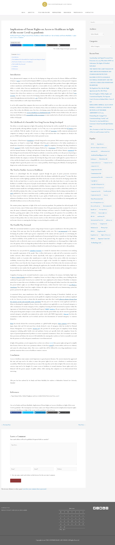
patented (17, 148)
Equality (93, 209)
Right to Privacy (105, 235)
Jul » (64, 529)
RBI (92, 231)
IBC (92, 216)
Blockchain (103, 159)
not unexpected (62, 231)
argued (51, 345)
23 (64, 524)
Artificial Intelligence (99, 155)
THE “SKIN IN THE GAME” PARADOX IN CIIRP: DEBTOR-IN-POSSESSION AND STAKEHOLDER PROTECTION (101, 71)
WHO (11, 323)
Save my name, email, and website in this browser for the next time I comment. (33, 475)
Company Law (107, 162)
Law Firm (94, 223)
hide (18, 54)
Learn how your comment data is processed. (34, 489)
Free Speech (103, 209)
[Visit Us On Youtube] (100, 508)
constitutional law (97, 177)
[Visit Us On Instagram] (106, 508)
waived (51, 343)
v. (18, 277)
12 (75, 518)
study (11, 193)
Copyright (94, 181)
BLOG (23, 12)
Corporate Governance (97, 187)
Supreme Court (103, 238)
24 (68, 524)
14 (83, 518)
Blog (23, 35)
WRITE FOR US (78, 12)
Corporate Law (95, 191)
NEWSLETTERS (56, 12)
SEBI (93, 238)
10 (68, 518)
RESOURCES (67, 12)
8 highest (70, 128)
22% (36, 98)
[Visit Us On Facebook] (97, 508)
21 (83, 521)
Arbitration (105, 151)
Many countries (62, 323)
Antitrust (94, 151)
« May (60, 529)
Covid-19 (107, 191)
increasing (54, 131)
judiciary (109, 220)
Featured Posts (29, 35)
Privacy (104, 227)
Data (106, 195)
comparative (95, 166)
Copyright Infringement (97, 184)
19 (75, 521)
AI (92, 144)
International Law (97, 220)
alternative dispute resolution (99, 147)
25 (71, 524)
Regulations (94, 235)
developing (52, 148)
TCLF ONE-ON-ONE (44, 12)
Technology (96, 243)
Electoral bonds (95, 206)
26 (75, 524)
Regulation (101, 231)
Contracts (109, 177)
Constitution (96, 173)
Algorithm (100, 144)
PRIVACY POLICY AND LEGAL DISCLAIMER (14, 510)
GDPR (93, 213)
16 (64, 521)
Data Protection (97, 199)
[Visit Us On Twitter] (94, 508)
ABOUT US (31, 12)
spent (18, 81)
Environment (107, 206)
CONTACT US (89, 12)
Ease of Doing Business (97, 202)
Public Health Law (46, 35)
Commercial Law (96, 162)
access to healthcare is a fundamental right (38, 112)
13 (79, 518)
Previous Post (5, 425)
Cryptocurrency (96, 195)
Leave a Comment (18, 37)
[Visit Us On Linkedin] (103, 508)
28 (83, 524)
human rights (103, 213)
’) (50, 309)
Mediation (94, 227)
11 (71, 518)
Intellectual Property (16, 35)
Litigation (103, 224)
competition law (96, 169)
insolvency (100, 216)
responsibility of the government (35, 115)
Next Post (82, 425)
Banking (93, 159)
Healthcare (37, 35)
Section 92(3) (36, 328)
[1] (65, 175)
